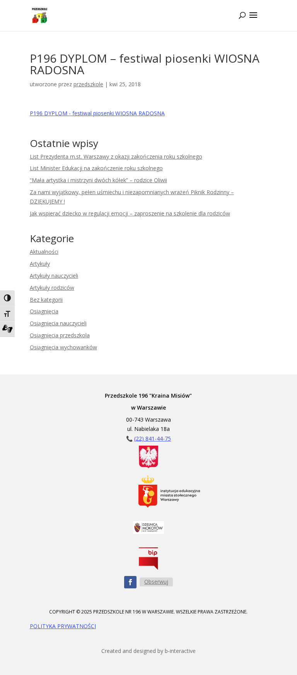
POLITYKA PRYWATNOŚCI (63, 626)
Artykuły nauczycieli (54, 275)
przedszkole (88, 84)
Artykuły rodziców (52, 287)
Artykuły (40, 263)
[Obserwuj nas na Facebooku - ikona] (130, 582)
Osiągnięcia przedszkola (60, 335)
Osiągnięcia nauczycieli (58, 323)
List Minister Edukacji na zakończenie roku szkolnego (96, 168)
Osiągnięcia (44, 311)
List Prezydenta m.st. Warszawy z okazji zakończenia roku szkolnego (116, 156)
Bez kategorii (46, 299)
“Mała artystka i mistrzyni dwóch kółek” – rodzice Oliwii (98, 180)
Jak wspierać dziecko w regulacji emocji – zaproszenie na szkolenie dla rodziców (130, 213)
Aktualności (44, 251)
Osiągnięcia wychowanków (63, 347)
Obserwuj (156, 581)
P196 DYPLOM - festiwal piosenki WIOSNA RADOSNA (97, 113)
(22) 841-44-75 (152, 438)
